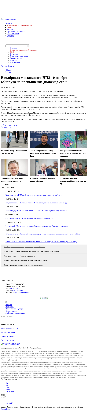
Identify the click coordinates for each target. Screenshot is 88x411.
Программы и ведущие (16, 32)
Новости (9, 23)
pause (8, 385)
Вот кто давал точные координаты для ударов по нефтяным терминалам (31, 251)
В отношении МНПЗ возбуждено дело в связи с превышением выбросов (34, 195)
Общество (9, 70)
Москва (8, 72)
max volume (10, 391)
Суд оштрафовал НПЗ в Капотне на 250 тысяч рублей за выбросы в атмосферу (36, 203)
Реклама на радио (8, 332)
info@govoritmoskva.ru (20, 292)
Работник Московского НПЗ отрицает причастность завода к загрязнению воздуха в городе (41, 242)
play (7, 383)
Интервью (11, 29)
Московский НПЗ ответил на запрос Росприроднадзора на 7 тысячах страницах (37, 226)
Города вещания (7, 336)
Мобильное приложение (15, 313)
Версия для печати (10, 125)
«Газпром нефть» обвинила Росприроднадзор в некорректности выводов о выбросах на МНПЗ (43, 234)
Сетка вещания (13, 34)
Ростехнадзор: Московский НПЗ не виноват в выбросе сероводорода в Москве (36, 211)
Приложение (15, 62)
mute (7, 387)
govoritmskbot (15, 288)
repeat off (9, 403)
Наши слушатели (7, 340)
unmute (8, 389)
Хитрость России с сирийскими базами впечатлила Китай (25, 260)
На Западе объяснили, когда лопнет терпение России (24, 247)
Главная (4, 66)
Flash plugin (5, 409)
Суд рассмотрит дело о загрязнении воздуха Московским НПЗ (30, 218)
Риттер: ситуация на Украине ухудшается (19, 256)
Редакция (10, 36)
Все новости (6, 127)
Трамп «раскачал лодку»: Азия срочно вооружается (23, 265)
